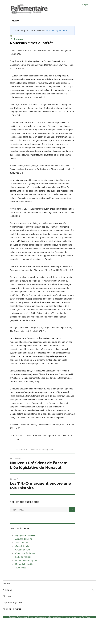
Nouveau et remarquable (42, 449)
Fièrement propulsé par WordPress (77, 617)
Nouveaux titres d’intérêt (31, 43)
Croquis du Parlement (25, 553)
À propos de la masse (25, 535)
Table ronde (20, 568)
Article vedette (21, 542)
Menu (15, 21)
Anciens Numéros (12, 609)
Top (93, 615)
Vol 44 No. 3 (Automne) (56, 30)
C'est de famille (22, 546)
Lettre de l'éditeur (23, 557)
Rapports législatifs (24, 564)
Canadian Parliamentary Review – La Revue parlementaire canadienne (35, 617)
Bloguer (7, 596)
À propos (7, 590)
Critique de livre (22, 550)
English (85, 4)
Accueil (6, 583)
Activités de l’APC (23, 539)
